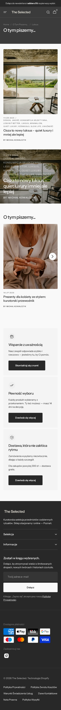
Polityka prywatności (14, 687)
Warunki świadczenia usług (18, 693)
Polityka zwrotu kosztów (44, 687)
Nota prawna (10, 699)
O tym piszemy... (20, 24)
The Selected (19, 678)
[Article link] (30, 95)
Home (6, 24)
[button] (5, 12)
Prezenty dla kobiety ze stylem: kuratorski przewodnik (24, 299)
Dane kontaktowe (47, 693)
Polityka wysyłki (30, 699)
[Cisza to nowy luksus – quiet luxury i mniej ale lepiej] (30, 176)
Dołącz (30, 587)
